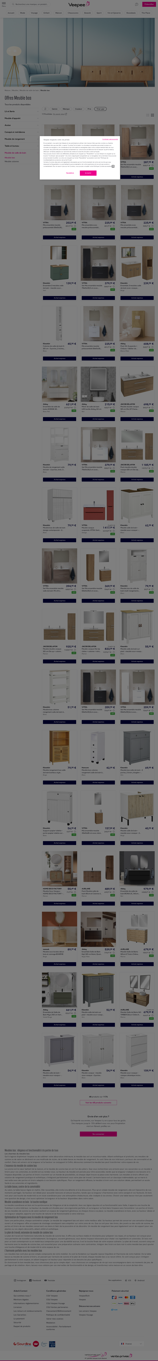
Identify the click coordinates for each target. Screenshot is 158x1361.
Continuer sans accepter (110, 139)
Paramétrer (70, 173)
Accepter (88, 173)
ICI (113, 166)
